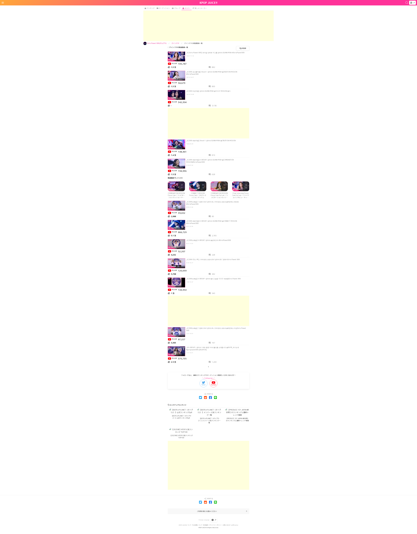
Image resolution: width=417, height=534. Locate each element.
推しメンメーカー (201, 8)
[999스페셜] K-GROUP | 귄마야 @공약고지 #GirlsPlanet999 (209, 240)
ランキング (151, 8)
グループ (177, 8)
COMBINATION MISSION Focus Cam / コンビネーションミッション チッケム (176, 195)
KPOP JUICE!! (209, 3)
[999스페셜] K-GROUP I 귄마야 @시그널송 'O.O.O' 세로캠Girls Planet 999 (214, 279)
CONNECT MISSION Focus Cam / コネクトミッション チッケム (197, 195)
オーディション (164, 8)
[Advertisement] (208, 26)
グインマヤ (175, 43)
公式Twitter (234, 525)
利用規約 (205, 525)
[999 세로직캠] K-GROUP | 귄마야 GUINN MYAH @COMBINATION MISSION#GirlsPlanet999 (210, 161)
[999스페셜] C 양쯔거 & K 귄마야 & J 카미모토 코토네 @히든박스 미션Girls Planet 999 (216, 329)
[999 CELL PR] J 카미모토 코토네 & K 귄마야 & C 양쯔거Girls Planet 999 (214, 259)
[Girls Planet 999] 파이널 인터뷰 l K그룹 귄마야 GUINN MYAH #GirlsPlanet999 (216, 53)
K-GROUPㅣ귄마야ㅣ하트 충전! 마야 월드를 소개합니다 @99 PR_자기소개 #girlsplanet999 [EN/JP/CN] (212, 348)
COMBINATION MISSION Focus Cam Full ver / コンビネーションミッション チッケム (219, 195)
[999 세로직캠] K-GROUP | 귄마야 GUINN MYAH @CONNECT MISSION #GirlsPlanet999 (211, 222)
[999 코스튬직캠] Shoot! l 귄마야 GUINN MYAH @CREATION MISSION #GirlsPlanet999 (211, 73)
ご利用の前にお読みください (207, 511)
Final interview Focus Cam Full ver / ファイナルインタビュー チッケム (240, 195)
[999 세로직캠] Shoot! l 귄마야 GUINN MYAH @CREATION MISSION (212, 141)
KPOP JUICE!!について (185, 525)
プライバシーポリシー (215, 525)
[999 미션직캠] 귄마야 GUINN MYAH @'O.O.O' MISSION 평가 (209, 91)
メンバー (187, 8)
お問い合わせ (226, 525)
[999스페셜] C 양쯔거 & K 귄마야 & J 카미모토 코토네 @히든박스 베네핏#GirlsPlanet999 (212, 203)
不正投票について (197, 525)
